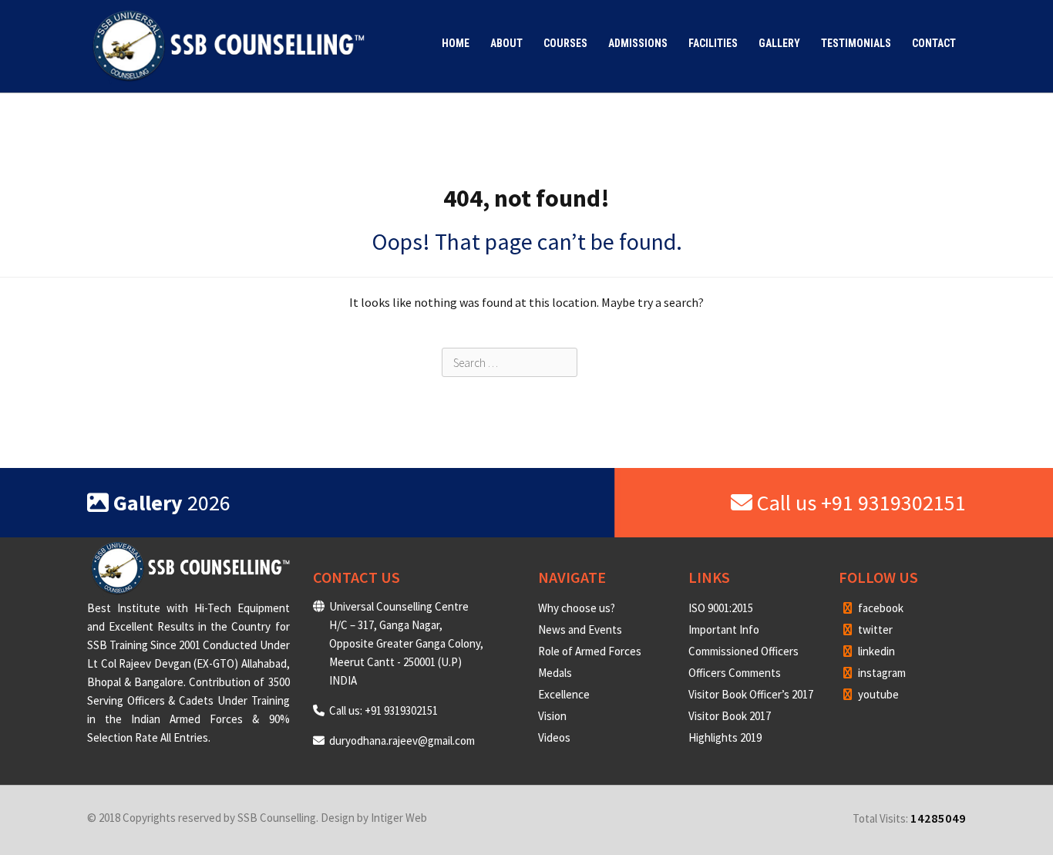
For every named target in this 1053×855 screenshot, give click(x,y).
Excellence (564, 694)
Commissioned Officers (743, 651)
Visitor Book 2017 (729, 716)
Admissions (638, 43)
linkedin (875, 651)
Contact (934, 43)
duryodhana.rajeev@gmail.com (402, 740)
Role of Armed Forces (589, 651)
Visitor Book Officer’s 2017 (750, 694)
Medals (555, 672)
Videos (554, 737)
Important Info (723, 629)
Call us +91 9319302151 (859, 503)
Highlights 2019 (725, 737)
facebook (879, 608)
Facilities (713, 43)
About (506, 43)
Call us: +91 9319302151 (383, 710)
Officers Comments (734, 672)
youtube (877, 694)
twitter (874, 629)
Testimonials (856, 43)
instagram (881, 672)
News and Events (580, 629)
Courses (565, 43)
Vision (552, 716)
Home (455, 43)
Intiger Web (399, 817)
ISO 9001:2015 (720, 608)
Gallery (779, 43)
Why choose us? (576, 608)
